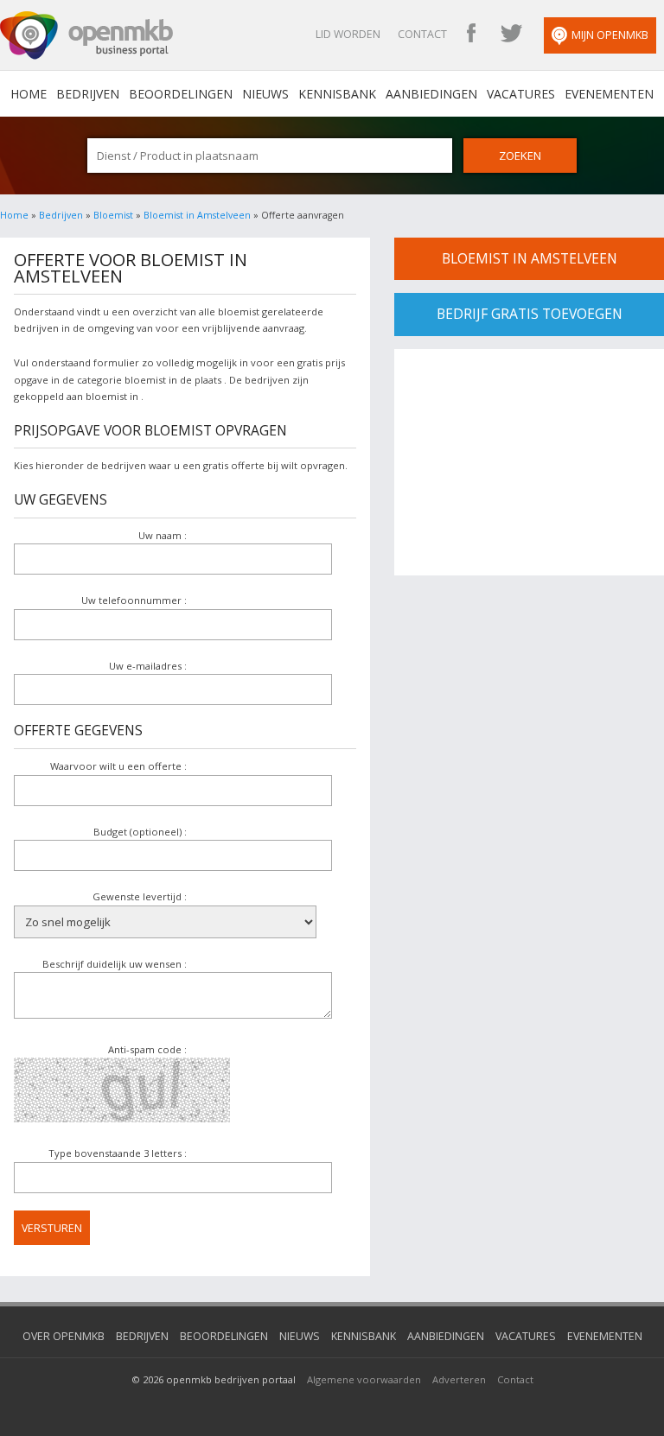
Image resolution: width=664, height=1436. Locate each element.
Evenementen (609, 94)
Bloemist (113, 215)
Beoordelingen (181, 94)
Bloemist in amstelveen (529, 258)
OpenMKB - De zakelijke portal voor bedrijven (86, 35)
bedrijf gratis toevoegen (529, 313)
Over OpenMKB (63, 1336)
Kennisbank (337, 94)
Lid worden (348, 34)
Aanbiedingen (431, 94)
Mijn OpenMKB (609, 35)
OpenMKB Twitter (511, 34)
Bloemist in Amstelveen (197, 215)
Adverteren (459, 1379)
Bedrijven (87, 94)
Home (14, 215)
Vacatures (521, 94)
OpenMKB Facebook (471, 34)
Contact (422, 34)
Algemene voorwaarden (364, 1379)
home (28, 94)
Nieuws (265, 94)
